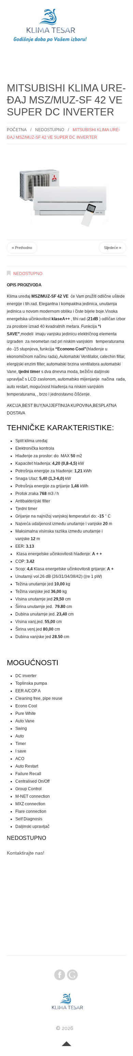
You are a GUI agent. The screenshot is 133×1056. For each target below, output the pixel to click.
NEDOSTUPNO (49, 129)
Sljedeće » (112, 248)
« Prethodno (22, 248)
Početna (17, 129)
